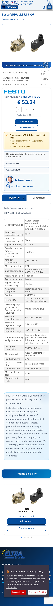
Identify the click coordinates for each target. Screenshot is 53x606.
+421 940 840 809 (24, 3)
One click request (26, 127)
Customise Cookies (37, 592)
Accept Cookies (18, 592)
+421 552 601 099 (25, 186)
